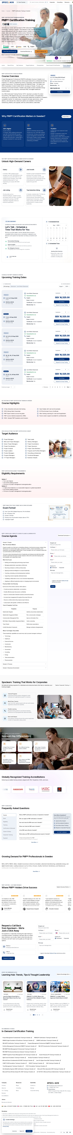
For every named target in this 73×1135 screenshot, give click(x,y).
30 (47, 240)
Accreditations (5, 1095)
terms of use (65, 580)
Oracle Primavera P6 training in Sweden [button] (49, 1054)
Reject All (22, 1131)
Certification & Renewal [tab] (9, 828)
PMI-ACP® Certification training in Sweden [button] (13, 1043)
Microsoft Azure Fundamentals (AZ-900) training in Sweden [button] (18, 1060)
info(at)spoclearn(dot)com (55, 1085)
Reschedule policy (51, 1132)
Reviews (4, 1093)
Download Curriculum (63, 535)
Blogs (17, 1085)
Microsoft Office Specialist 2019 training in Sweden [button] (50, 1069)
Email (51, 559)
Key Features (20, 65)
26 (56, 238)
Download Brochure (25, 51)
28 (62, 238)
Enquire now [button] (65, 116)
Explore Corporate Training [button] (62, 685)
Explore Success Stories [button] (63, 887)
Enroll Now (60, 91)
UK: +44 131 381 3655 (41, 1106)
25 (53, 238)
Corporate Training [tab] (8, 834)
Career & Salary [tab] (7, 831)
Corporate (52, 2)
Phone (51, 553)
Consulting (59, 2)
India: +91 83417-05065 (10, 1106)
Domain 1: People (7, 542)
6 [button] (64, 387)
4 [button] (57, 387)
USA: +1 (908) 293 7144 (26, 1106)
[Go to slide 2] (35, 1015)
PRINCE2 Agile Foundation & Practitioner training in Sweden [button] (18, 1040)
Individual (54, 567)
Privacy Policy (6, 1126)
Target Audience (30, 65)
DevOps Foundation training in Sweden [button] (38, 1057)
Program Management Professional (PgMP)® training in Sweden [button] (44, 1043)
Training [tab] (5, 825)
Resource (67, 2)
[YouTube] (70, 1132)
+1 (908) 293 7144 (53, 1087)
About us (4, 1088)
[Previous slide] (30, 1015)
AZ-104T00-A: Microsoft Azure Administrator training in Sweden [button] (53, 1071)
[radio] (50, 567)
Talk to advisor (40, 51)
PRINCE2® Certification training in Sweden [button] (45, 1037)
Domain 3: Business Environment (11, 668)
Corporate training (34, 1090)
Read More (35, 871)
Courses (8, 11)
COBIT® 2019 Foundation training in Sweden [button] (14, 1063)
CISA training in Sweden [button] (52, 1063)
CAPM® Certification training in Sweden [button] (46, 1040)
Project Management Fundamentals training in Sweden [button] (16, 1037)
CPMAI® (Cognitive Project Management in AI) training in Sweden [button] (19, 1054)
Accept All (29, 1131)
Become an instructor (7, 1102)
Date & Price (11, 65)
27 (59, 238)
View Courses (21, 2)
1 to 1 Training (5, 1090)
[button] (68, 387)
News (17, 1090)
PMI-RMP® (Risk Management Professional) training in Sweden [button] (19, 1049)
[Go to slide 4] (39, 1015)
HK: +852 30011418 (55, 1106)
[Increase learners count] (68, 88)
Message (52, 570)
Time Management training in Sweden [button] (12, 1066)
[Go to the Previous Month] (47, 225)
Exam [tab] (4, 818)
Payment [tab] (5, 838)
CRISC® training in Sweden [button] (35, 1063)
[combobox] (62, 286)
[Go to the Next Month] (66, 225)
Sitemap (32, 1088)
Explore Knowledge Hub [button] (63, 974)
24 (50, 238)
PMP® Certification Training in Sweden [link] (21, 11)
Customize (14, 1131)
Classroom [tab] (13, 286)
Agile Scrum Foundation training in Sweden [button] (13, 1057)
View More (34, 842)
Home (3, 11)
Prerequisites (40, 65)
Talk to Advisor (63, 832)
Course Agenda (67, 65)
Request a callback (8, 958)
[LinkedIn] (64, 1132)
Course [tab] (5, 815)
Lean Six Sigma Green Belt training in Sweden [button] (47, 1060)
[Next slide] (42, 1015)
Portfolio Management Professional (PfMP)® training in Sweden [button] (19, 1046)
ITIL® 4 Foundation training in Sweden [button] (35, 1066)
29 (65, 238)
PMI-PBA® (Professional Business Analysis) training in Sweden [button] (18, 1051)
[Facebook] (61, 1132)
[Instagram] (67, 1132)
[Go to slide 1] (33, 1015)
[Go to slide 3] (37, 1015)
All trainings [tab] (7, 286)
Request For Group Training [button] (62, 305)
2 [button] (52, 387)
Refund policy (43, 1132)
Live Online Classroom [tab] (22, 286)
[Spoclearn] (8, 2)
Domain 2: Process (7, 664)
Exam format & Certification (53, 65)
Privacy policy (37, 1132)
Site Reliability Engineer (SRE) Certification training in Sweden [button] (18, 1069)
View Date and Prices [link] (8, 51)
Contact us (32, 1085)
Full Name (52, 547)
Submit (53, 586)
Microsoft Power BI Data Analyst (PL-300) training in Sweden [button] (18, 1071)
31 (50, 240)
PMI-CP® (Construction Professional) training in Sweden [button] (52, 1046)
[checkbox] (50, 581)
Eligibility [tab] (5, 821)
